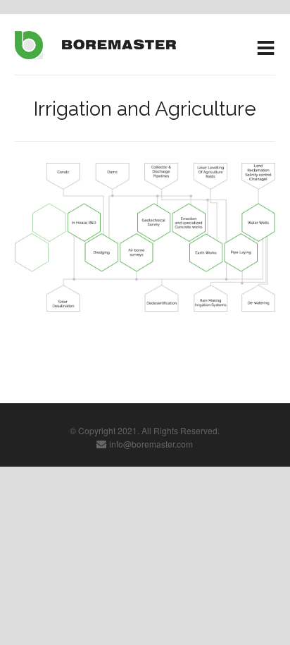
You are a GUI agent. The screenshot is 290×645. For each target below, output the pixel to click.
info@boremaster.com (151, 444)
